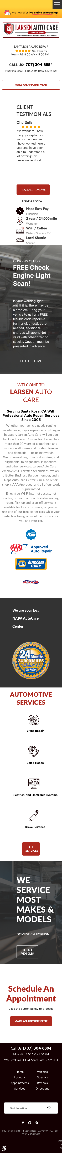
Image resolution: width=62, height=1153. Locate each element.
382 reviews (39, 51)
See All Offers (30, 361)
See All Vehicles (27, 951)
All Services (31, 849)
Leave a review (32, 201)
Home (20, 1071)
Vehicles (42, 1071)
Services (19, 1088)
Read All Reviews (33, 190)
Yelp (36, 1122)
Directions (42, 1088)
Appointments (20, 1083)
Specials (42, 1077)
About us (19, 1077)
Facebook (22, 1122)
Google (29, 1122)
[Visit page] (31, 1118)
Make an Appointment (31, 85)
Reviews (42, 1083)
